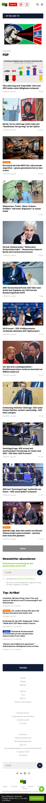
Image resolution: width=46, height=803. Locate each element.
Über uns (23, 745)
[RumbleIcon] (25, 773)
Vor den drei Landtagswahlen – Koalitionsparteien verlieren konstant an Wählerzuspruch (22, 369)
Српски (24, 788)
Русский (14, 786)
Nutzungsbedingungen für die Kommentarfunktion (23, 748)
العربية (23, 786)
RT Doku (23, 723)
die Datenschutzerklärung (26, 579)
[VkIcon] (21, 773)
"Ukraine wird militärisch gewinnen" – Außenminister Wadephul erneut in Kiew (21, 645)
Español (31, 786)
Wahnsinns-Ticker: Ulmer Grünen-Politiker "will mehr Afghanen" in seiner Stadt (22, 208)
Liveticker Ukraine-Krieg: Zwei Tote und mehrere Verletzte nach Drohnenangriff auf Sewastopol (22, 600)
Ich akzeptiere (20, 579)
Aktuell (23, 678)
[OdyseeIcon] (29, 773)
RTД (23, 695)
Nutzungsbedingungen (23, 741)
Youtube (23, 668)
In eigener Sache (23, 752)
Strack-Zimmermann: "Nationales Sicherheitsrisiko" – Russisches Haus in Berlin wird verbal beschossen (22, 249)
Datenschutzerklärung (23, 738)
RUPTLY (23, 698)
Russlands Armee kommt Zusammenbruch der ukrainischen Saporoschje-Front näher (18, 633)
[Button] (39, 572)
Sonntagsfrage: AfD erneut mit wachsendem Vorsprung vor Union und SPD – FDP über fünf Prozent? (22, 450)
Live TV (13, 4)
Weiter (23, 548)
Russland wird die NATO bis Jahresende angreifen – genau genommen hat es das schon (23, 167)
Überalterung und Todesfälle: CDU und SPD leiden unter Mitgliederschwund (22, 86)
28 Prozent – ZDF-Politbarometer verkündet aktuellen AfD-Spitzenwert (21, 329)
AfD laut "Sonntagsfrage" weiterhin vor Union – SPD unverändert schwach (22, 490)
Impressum (23, 734)
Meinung (23, 685)
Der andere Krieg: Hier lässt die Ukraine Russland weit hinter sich (21, 612)
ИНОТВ (23, 691)
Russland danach (23, 713)
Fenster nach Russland (23, 702)
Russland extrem (23, 720)
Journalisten (23, 755)
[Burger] (42, 4)
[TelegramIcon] (17, 773)
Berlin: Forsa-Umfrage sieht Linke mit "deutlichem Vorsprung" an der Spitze (21, 125)
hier (18, 798)
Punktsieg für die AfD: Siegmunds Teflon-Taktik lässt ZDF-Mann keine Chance (21, 622)
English (5, 786)
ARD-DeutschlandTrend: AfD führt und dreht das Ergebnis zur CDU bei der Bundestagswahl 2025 (22, 290)
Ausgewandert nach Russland (23, 716)
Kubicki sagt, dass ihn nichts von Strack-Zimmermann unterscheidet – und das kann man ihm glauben (23, 533)
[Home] (4, 4)
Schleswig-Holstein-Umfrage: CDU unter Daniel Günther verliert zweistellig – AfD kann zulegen (23, 410)
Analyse (23, 681)
